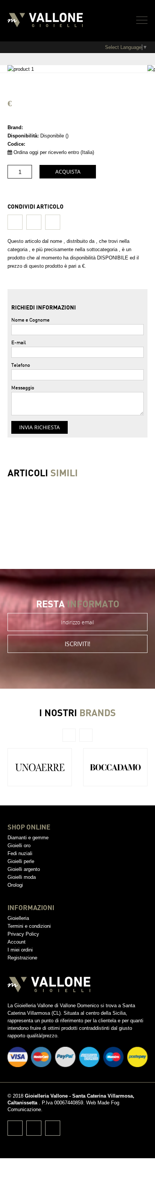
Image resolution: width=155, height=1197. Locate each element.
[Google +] (52, 222)
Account (17, 942)
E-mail (18, 342)
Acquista (68, 171)
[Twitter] (33, 222)
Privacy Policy (23, 934)
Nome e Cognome (30, 320)
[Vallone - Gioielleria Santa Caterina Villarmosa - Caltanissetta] (45, 20)
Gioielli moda (22, 877)
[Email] (52, 1128)
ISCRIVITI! (77, 644)
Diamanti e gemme (28, 837)
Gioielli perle (21, 861)
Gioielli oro (19, 845)
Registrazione (22, 958)
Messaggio (22, 387)
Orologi (15, 885)
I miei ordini (20, 950)
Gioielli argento (24, 869)
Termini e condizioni (29, 926)
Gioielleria (18, 918)
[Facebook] (15, 222)
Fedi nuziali (20, 853)
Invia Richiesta (39, 427)
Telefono (20, 365)
